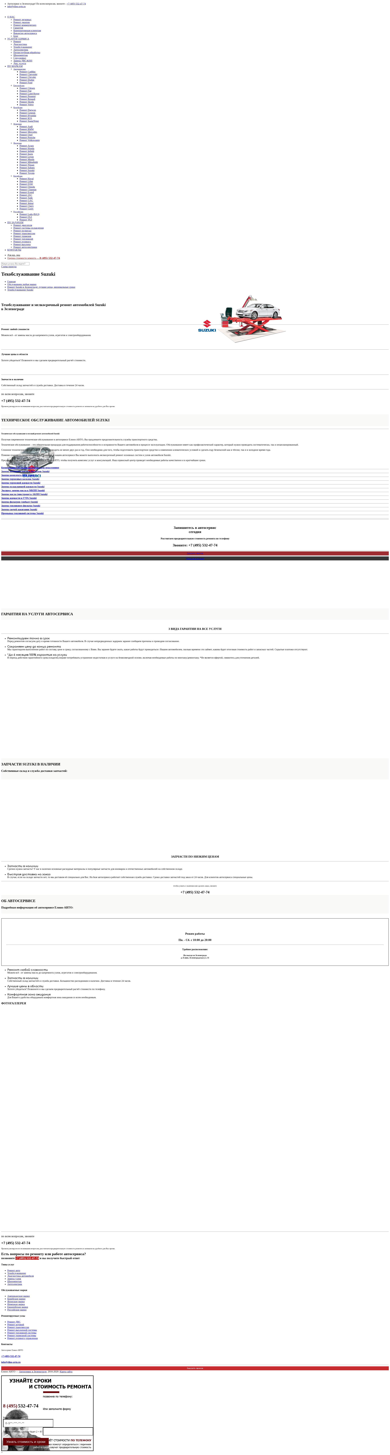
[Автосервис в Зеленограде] (1, 11)
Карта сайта (66, 1371)
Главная (11, 281)
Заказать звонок (195, 553)
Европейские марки (17, 1307)
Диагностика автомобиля (20, 1276)
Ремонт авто (13, 1270)
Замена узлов (14, 1278)
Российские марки (17, 1309)
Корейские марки (16, 1298)
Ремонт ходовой (15, 1324)
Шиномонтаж (14, 1281)
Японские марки (16, 1301)
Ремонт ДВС (14, 1321)
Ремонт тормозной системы (21, 1335)
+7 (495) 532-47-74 (76, 3)
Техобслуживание (16, 1273)
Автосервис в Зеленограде (33, 1371)
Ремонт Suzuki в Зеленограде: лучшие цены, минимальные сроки (41, 287)
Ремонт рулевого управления (22, 1338)
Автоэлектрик (14, 1284)
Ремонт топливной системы (21, 1332)
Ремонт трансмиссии (18, 1327)
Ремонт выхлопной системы (22, 1330)
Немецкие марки (16, 1304)
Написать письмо (195, 558)
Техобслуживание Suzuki (20, 290)
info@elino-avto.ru (16, 6)
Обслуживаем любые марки (21, 284)
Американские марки (18, 1296)
